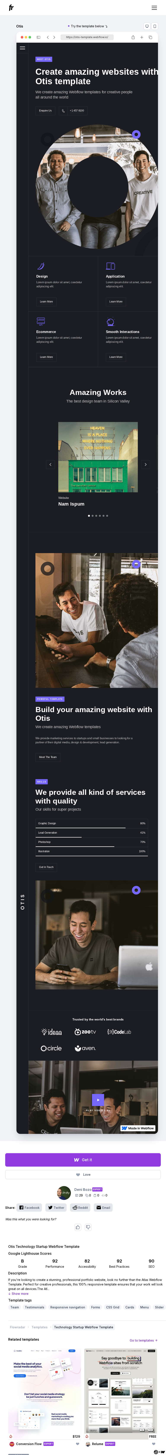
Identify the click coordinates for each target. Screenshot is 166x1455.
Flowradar (17, 1327)
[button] (153, 8)
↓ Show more (18, 1293)
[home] (12, 8)
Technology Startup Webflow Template (83, 1327)
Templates (40, 1327)
